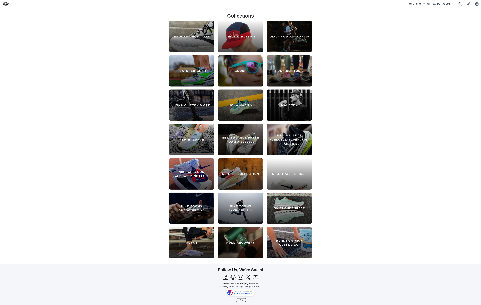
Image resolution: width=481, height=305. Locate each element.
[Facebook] (225, 277)
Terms (226, 283)
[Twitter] (248, 277)
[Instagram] (240, 277)
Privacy (234, 283)
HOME (411, 4)
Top (241, 300)
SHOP (419, 4)
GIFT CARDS (433, 4)
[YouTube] (255, 277)
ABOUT (446, 4)
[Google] (233, 277)
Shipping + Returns (249, 283)
